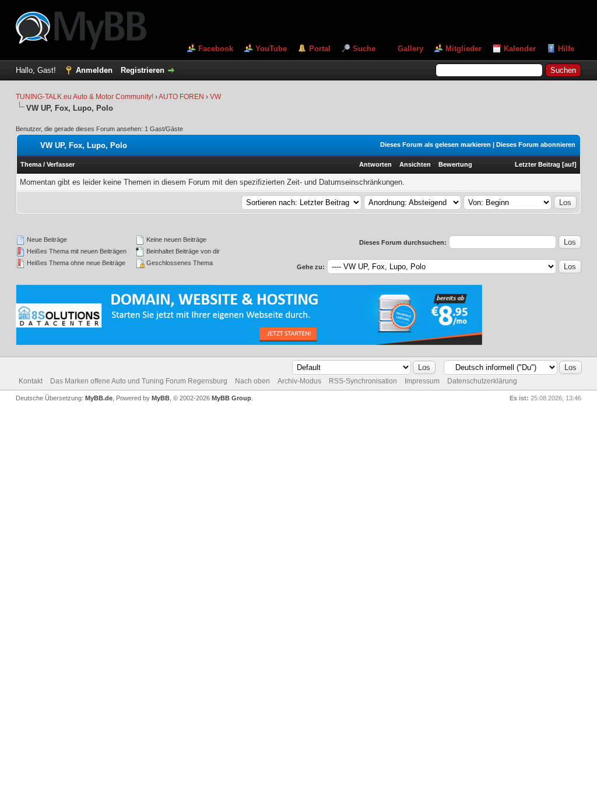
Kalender (520, 48)
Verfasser (61, 164)
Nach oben (252, 381)
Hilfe (566, 48)
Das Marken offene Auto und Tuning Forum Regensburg (138, 381)
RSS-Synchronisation (363, 381)
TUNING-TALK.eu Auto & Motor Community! (84, 97)
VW (215, 97)
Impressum (422, 381)
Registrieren (142, 70)
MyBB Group (231, 398)
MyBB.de (99, 398)
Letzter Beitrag (537, 164)
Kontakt (31, 381)
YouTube (271, 48)
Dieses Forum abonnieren (535, 144)
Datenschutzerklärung (482, 381)
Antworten (375, 164)
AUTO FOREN (182, 97)
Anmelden (94, 70)
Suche (364, 48)
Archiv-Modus (299, 381)
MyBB (161, 398)
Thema (30, 164)
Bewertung (455, 164)
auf (569, 164)
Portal (320, 48)
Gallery (410, 48)
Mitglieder (463, 48)
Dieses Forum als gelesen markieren (435, 144)
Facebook (215, 48)
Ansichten (415, 164)
